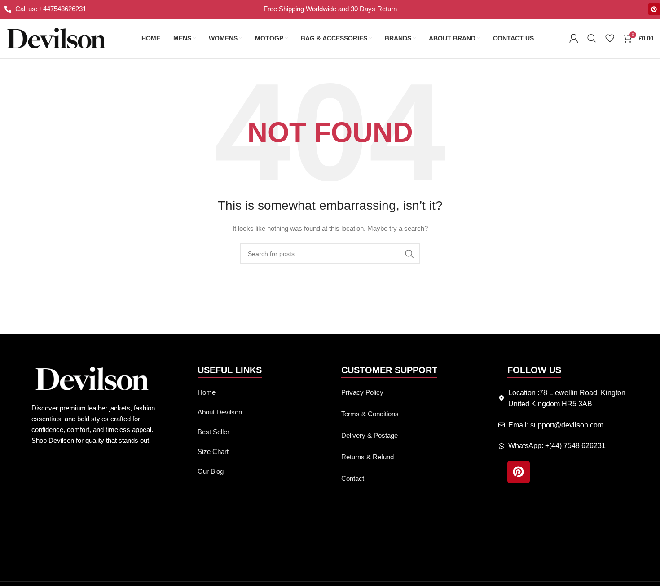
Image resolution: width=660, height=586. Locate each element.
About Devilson (220, 412)
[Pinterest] (654, 9)
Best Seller (213, 432)
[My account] (574, 38)
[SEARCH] (409, 253)
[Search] (592, 38)
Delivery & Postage (369, 435)
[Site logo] (56, 37)
